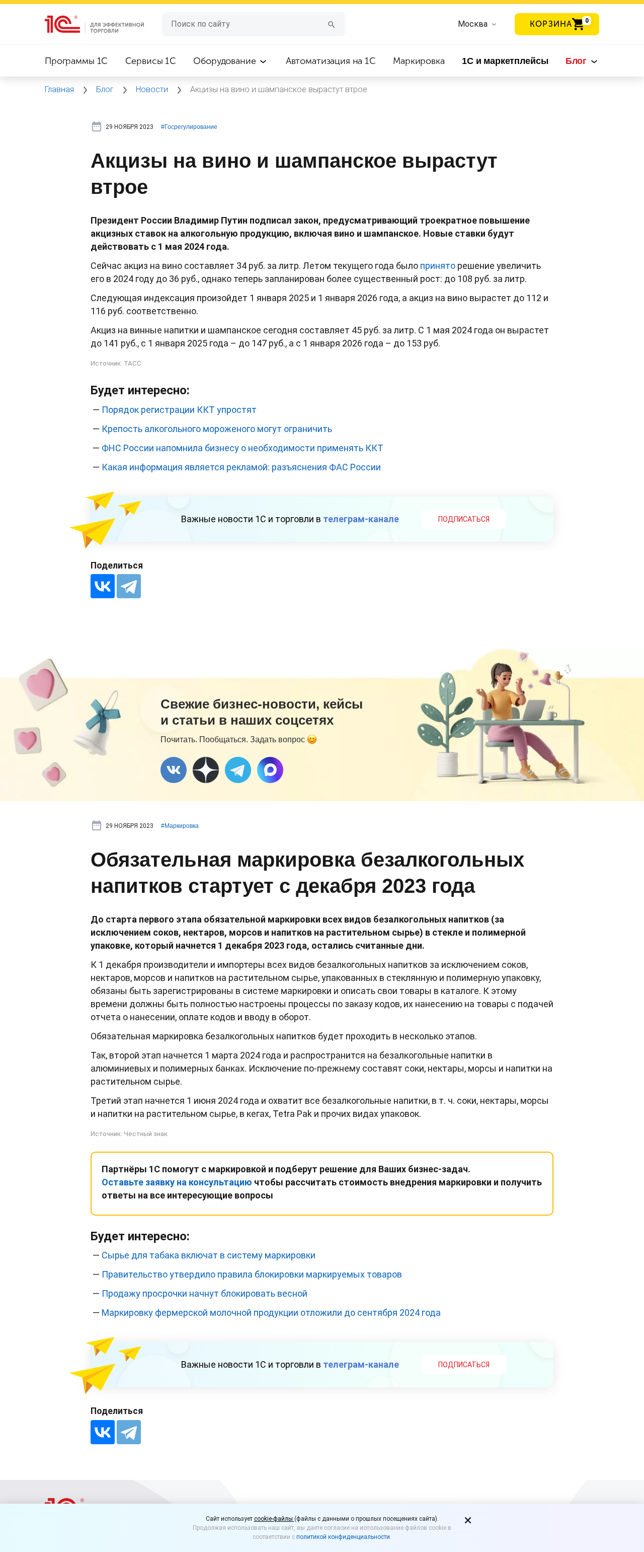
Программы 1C (76, 60)
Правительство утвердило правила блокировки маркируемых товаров (252, 1274)
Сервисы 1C (151, 60)
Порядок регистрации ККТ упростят (179, 409)
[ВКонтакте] (103, 586)
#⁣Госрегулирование (189, 126)
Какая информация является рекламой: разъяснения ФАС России (241, 467)
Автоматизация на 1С (331, 60)
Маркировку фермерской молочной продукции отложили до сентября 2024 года (271, 1312)
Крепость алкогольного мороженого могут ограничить (217, 429)
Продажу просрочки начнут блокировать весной (204, 1293)
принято (437, 265)
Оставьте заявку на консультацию (178, 1182)
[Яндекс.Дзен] (206, 770)
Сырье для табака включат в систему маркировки (208, 1255)
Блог (577, 61)
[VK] (173, 770)
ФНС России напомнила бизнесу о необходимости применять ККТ (242, 448)
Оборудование (225, 60)
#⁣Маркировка (180, 825)
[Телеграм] (238, 770)
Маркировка (419, 60)
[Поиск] (331, 24)
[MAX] (270, 770)
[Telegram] (129, 586)
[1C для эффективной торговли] (103, 24)
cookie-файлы (274, 1518)
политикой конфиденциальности (343, 1536)
